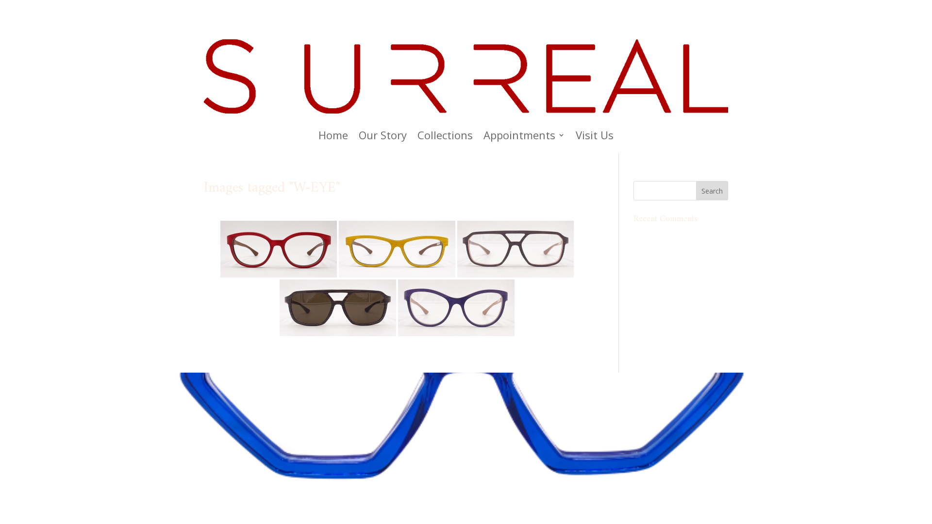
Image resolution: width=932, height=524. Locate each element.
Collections (445, 136)
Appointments (519, 136)
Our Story (383, 136)
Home (333, 136)
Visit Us (595, 136)
